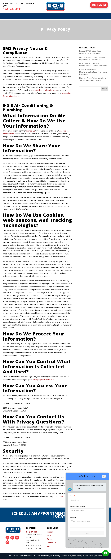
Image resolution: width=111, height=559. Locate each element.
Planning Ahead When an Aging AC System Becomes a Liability (93, 79)
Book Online (99, 4)
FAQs (49, 535)
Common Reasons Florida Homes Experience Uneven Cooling (92, 58)
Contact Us (30, 131)
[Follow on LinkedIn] (12, 538)
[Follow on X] (7, 538)
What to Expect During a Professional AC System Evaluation (93, 64)
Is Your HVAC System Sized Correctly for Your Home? (90, 52)
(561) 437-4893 (31, 532)
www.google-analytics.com (43, 379)
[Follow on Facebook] (17, 538)
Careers (50, 539)
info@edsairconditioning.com (45, 90)
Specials (50, 532)
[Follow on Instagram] (7, 542)
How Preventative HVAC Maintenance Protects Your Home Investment (93, 71)
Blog (48, 546)
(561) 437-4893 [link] (12, 9)
